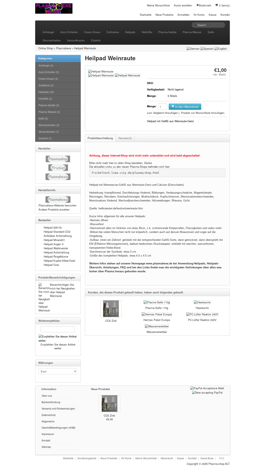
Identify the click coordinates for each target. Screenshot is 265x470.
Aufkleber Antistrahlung (58, 236)
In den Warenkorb (186, 107)
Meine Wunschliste (158, 5)
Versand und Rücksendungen (58, 408)
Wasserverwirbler (157, 332)
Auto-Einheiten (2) (49, 72)
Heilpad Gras (51, 265)
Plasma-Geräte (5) (49, 105)
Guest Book (206, 458)
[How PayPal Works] (207, 388)
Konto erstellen (183, 5)
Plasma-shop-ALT (219, 464)
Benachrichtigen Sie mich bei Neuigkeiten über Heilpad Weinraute (62, 290)
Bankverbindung (51, 402)
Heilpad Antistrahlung (56, 252)
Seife (211, 32)
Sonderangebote (86, 458)
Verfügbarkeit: (156, 89)
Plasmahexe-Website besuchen (57, 205)
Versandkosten (76, 40)
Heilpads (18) (46, 92)
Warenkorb (167, 458)
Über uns (47, 395)
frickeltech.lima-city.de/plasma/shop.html (125, 172)
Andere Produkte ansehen (54, 209)
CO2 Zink (111, 321)
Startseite (145, 15)
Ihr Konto (199, 15)
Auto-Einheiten (69, 32)
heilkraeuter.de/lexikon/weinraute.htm (121, 208)
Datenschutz (49, 415)
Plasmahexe (63, 48)
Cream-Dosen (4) (48, 78)
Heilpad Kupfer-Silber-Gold (59, 261)
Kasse (212, 15)
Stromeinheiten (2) (49, 125)
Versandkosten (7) (49, 131)
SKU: (150, 83)
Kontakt (225, 15)
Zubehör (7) (45, 138)
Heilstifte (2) (45, 98)
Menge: (151, 96)
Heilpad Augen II (54, 244)
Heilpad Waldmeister (56, 248)
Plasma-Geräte (167, 32)
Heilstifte (147, 32)
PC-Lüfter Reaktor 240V (202, 320)
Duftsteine (113, 32)
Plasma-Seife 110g (156, 308)
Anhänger (48, 32)
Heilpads (130, 32)
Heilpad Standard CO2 (57, 232)
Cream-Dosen (92, 32)
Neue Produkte (164, 15)
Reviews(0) (125, 138)
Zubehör (96, 40)
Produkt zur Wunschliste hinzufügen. (203, 113)
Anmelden (183, 15)
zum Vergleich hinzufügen (162, 113)
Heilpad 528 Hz (53, 227)
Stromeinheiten (52, 40)
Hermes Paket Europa (156, 320)
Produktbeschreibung (100, 138)
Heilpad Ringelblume (56, 256)
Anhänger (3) (46, 65)
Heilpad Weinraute (85, 48)
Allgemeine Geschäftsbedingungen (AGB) (58, 424)
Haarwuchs (202, 308)
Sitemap (46, 446)
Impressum (48, 434)
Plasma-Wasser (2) (49, 111)
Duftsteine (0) (46, 85)
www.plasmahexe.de (159, 263)
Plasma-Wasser (192, 32)
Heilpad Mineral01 (54, 240)
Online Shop (45, 48)
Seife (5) (43, 118)
